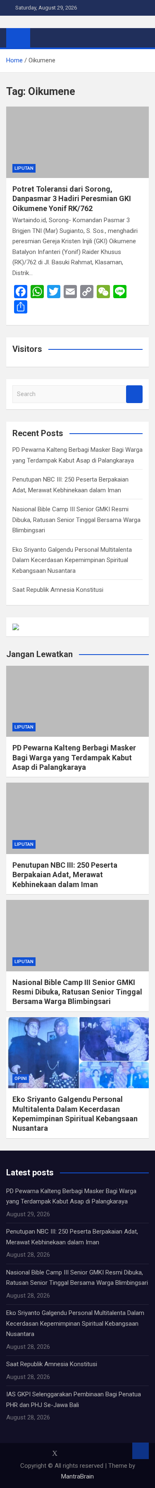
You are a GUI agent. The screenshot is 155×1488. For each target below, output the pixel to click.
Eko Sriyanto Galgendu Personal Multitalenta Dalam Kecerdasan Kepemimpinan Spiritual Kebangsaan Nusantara (72, 560)
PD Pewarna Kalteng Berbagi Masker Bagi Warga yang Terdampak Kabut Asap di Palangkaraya (74, 757)
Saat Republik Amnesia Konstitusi (57, 589)
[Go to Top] (140, 1451)
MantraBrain (77, 1476)
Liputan (23, 168)
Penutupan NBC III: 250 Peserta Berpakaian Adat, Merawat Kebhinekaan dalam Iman (64, 875)
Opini (20, 1078)
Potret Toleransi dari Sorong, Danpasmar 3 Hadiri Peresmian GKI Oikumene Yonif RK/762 (71, 199)
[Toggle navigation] (40, 37)
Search (134, 394)
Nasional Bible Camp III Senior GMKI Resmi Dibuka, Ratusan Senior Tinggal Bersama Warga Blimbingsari (76, 519)
